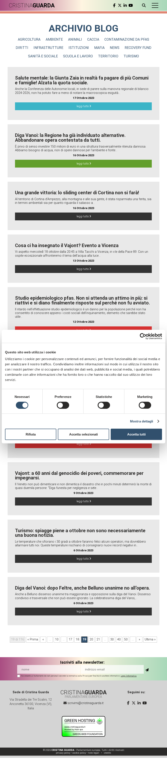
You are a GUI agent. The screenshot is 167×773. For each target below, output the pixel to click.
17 (70, 639)
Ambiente (54, 39)
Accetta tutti (136, 434)
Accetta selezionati (83, 434)
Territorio (108, 56)
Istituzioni (78, 48)
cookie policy (79, 752)
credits (107, 752)
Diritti (22, 48)
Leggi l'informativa (129, 676)
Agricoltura (29, 39)
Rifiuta (31, 434)
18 (77, 639)
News (114, 48)
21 (98, 639)
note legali (93, 752)
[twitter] (119, 5)
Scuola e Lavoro (78, 56)
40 (119, 639)
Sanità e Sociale (43, 56)
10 (56, 639)
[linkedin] (125, 5)
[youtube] (130, 5)
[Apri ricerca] (144, 5)
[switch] (63, 405)
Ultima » (150, 639)
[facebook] (114, 5)
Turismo (131, 56)
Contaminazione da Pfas (126, 39)
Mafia (99, 48)
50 (126, 639)
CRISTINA (32, 5)
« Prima (32, 639)
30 (112, 639)
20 (91, 639)
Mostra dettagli (141, 421)
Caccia (93, 39)
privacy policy (63, 752)
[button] (155, 5)
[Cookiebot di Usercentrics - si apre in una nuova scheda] (143, 336)
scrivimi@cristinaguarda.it (85, 703)
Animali (75, 39)
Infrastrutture (48, 48)
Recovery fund (138, 48)
